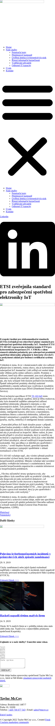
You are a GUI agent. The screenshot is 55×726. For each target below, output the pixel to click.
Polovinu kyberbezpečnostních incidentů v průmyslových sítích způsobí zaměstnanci (25, 555)
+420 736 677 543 (16, 710)
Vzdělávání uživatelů (21, 63)
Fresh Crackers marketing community (25, 721)
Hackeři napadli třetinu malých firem (22, 615)
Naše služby (11, 50)
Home (9, 47)
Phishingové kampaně (22, 55)
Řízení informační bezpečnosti (26, 60)
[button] (27, 129)
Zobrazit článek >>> (9, 580)
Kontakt (9, 70)
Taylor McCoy (11, 698)
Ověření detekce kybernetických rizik (29, 57)
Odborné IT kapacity (21, 65)
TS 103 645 (37, 396)
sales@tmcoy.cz (41, 710)
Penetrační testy (19, 52)
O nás (8, 68)
